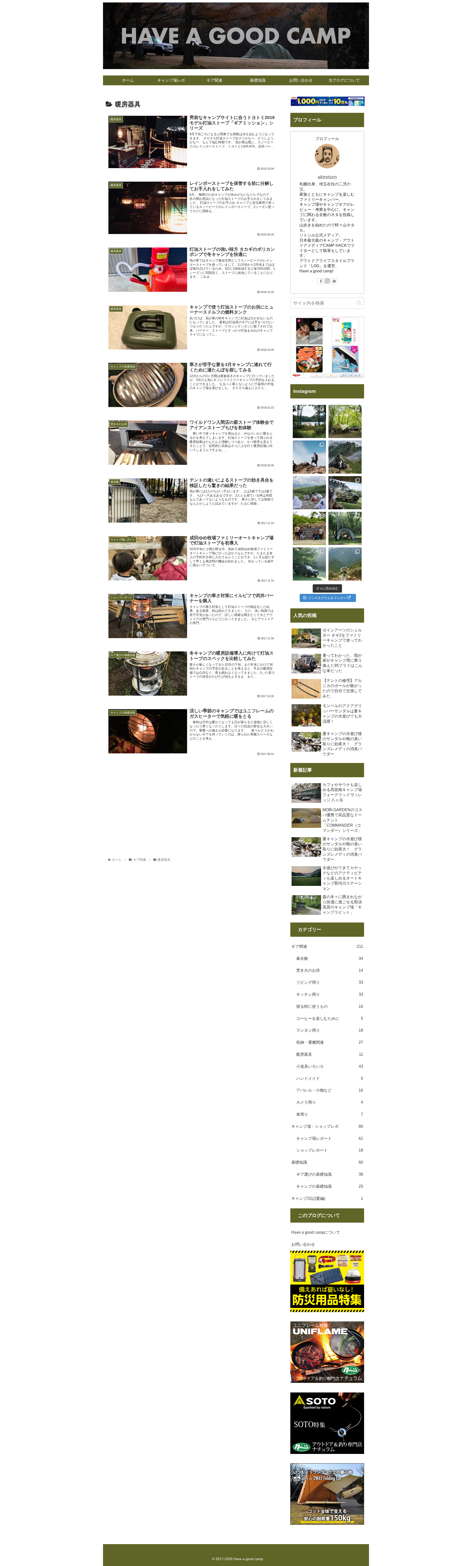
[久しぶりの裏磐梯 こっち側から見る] (309, 421)
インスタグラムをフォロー (327, 598)
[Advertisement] (192, 797)
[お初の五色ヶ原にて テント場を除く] (309, 492)
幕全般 (329, 958)
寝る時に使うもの (329, 1006)
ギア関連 (327, 946)
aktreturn (327, 177)
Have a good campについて (315, 1232)
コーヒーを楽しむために (329, 1018)
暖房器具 (329, 1054)
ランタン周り (329, 1030)
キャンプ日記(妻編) (327, 1198)
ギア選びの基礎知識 (329, 1174)
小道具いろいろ (329, 1066)
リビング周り (329, 982)
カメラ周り (329, 1102)
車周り (329, 1114)
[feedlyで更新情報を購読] (334, 281)
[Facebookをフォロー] (320, 281)
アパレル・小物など (329, 1090)
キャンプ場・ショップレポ (327, 1126)
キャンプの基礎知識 (329, 1186)
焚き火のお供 (329, 970)
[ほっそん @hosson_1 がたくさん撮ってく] (309, 457)
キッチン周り (329, 994)
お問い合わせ (303, 1244)
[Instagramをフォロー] (327, 281)
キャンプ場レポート (329, 1138)
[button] (359, 303)
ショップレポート (329, 1150)
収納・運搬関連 (329, 1042)
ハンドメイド (329, 1078)
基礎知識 (327, 1162)
